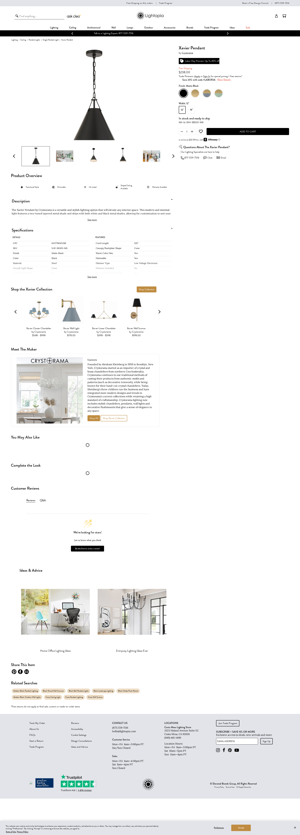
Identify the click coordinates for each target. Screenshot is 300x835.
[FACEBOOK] (224, 750)
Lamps (130, 27)
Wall (113, 27)
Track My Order (37, 723)
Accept (241, 827)
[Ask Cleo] (74, 16)
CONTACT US (120, 723)
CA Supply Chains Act (243, 787)
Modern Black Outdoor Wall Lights (27, 697)
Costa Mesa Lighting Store (177, 727)
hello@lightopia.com (124, 731)
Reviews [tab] (30, 500)
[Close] (295, 827)
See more (92, 220)
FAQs (32, 735)
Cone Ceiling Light (53, 697)
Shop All (94, 418)
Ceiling (72, 27)
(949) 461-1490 (172, 737)
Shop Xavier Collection (114, 418)
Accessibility (77, 729)
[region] (150, 828)
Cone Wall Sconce (95, 697)
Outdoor (148, 27)
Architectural (93, 27)
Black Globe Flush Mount (128, 690)
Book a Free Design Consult (255, 3)
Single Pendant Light (51, 39)
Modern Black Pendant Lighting (25, 690)
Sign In (206, 76)
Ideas (232, 27)
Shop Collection (146, 289)
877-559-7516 (191, 158)
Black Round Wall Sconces (53, 690)
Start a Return (36, 741)
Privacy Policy (219, 787)
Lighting (54, 27)
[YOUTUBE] (237, 750)
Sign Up (266, 741)
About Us (34, 729)
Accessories (169, 27)
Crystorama (187, 53)
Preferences (219, 827)
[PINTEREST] (230, 750)
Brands (189, 27)
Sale (248, 27)
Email (223, 158)
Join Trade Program (227, 723)
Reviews (75, 723)
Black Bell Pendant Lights (79, 690)
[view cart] (284, 16)
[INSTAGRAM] (218, 750)
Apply (197, 76)
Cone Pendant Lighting (74, 697)
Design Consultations (81, 741)
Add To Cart (248, 131)
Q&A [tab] (43, 500)
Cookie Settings (78, 735)
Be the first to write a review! (87, 548)
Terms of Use (230, 787)
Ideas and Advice (79, 747)
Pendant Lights (34, 39)
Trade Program (165, 3)
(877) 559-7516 (282, 3)
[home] (150, 19)
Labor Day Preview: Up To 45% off (150, 33)
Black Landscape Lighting (103, 690)
